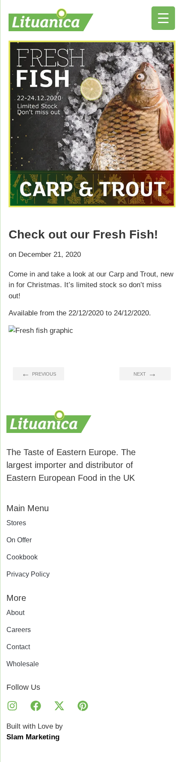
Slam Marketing (32, 737)
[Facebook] (35, 706)
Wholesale (22, 664)
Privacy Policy (28, 574)
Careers (18, 629)
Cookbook (22, 557)
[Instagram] (12, 706)
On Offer (19, 540)
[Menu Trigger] (163, 18)
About (15, 612)
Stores (16, 523)
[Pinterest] (82, 706)
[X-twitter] (59, 706)
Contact (18, 646)
